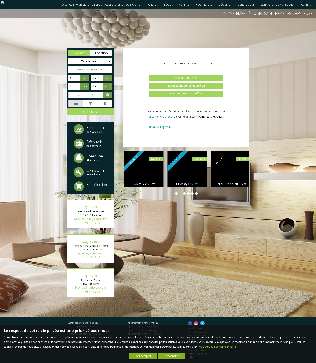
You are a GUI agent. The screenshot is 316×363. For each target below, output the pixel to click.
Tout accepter (142, 356)
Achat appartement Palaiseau (83, 323)
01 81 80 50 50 (90, 257)
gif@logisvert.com (90, 253)
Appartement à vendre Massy (143, 323)
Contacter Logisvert (159, 127)
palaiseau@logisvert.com (90, 219)
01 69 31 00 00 (90, 223)
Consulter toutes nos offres (186, 93)
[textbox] (90, 69)
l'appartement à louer (160, 116)
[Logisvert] (14, 4)
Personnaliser (172, 356)
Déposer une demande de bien (186, 85)
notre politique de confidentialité (217, 346)
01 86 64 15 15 (90, 292)
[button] (79, 53)
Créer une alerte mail (186, 77)
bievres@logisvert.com (90, 288)
